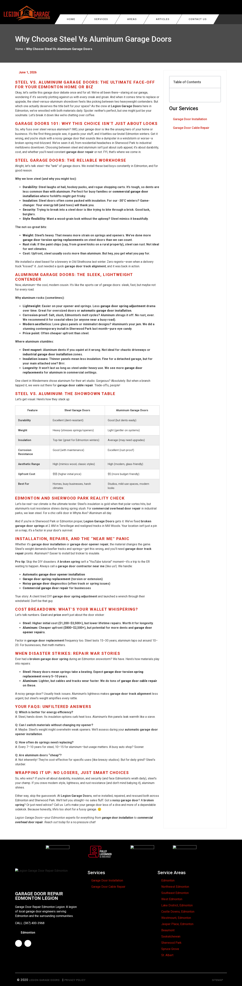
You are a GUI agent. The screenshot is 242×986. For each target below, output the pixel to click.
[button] (216, 82)
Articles (163, 19)
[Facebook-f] (18, 943)
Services (101, 19)
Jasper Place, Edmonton (177, 924)
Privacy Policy (74, 980)
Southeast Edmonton (175, 893)
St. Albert (167, 955)
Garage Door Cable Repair (191, 128)
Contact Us (198, 19)
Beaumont (168, 930)
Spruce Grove (170, 949)
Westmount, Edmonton (176, 918)
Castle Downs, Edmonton (177, 911)
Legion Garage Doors (44, 980)
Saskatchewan (170, 936)
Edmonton (168, 880)
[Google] (27, 943)
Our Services (183, 108)
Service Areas (171, 872)
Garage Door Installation (190, 119)
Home (71, 19)
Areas (132, 19)
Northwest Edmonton (175, 886)
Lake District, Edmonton (177, 905)
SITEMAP (217, 980)
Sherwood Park (171, 943)
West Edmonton (171, 899)
